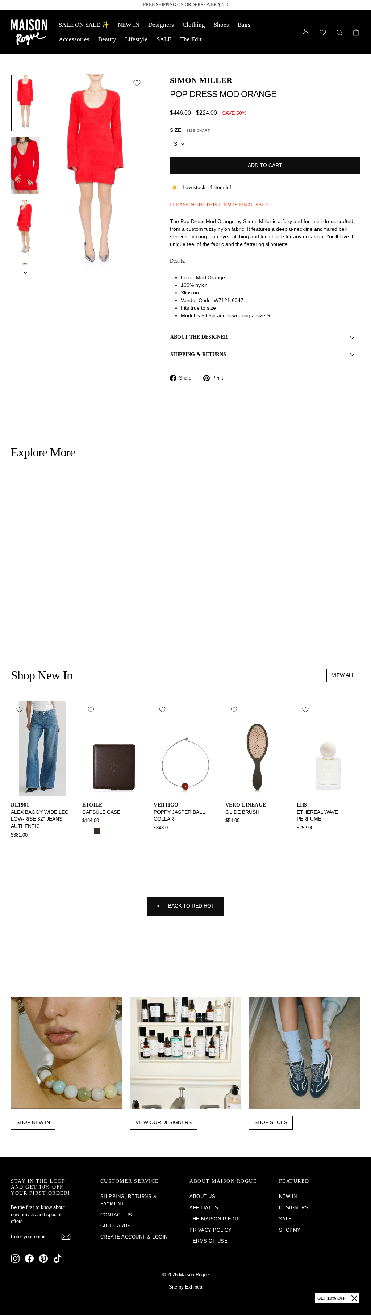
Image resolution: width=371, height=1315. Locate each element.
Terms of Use (208, 1241)
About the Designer (199, 337)
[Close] (354, 1298)
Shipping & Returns (198, 354)
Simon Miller (201, 80)
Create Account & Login (134, 1237)
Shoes (221, 24)
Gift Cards (115, 1225)
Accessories (74, 39)
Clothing (194, 24)
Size (190, 130)
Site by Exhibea (185, 1287)
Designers (161, 24)
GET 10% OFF (331, 1298)
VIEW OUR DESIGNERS (164, 1122)
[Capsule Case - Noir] (87, 831)
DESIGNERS (294, 1207)
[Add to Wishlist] (137, 83)
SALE (164, 39)
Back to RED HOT (190, 906)
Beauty (107, 39)
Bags (244, 24)
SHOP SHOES (270, 1122)
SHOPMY (290, 1230)
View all (343, 675)
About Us (202, 1196)
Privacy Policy (210, 1230)
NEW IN (128, 24)
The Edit (191, 39)
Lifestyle (136, 39)
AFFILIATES (203, 1207)
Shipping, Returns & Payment (128, 1200)
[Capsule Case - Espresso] (96, 831)
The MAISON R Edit (214, 1219)
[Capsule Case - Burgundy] (106, 831)
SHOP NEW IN (33, 1122)
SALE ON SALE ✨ (84, 24)
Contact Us (116, 1215)
